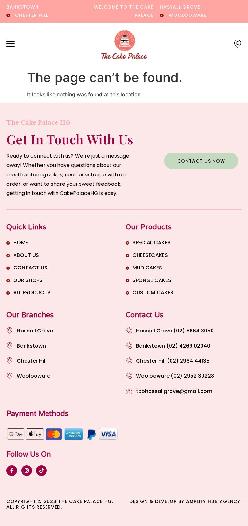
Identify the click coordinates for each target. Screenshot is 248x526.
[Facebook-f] (11, 470)
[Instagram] (26, 470)
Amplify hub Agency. (214, 501)
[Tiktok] (41, 470)
